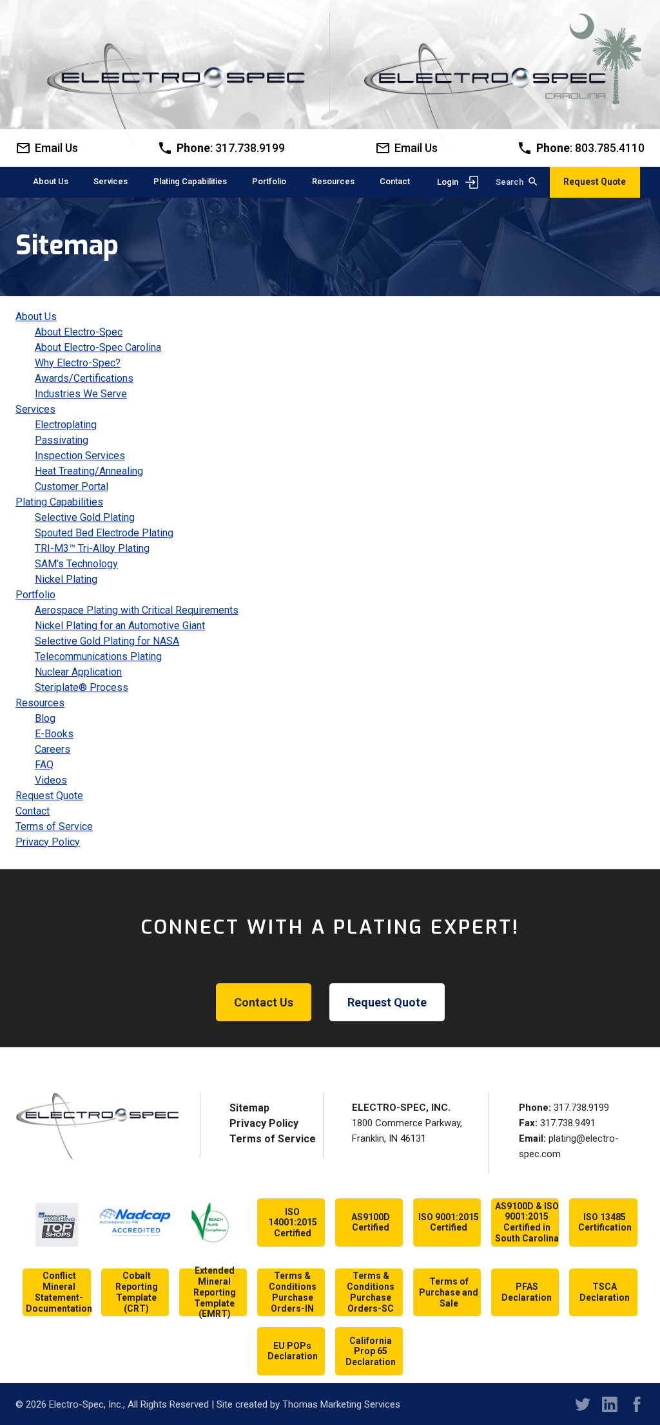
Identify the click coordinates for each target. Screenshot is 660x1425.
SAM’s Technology (76, 564)
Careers (52, 749)
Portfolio (35, 595)
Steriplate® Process (81, 687)
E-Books (54, 734)
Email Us (416, 148)
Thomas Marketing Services (341, 1404)
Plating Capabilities (59, 502)
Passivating (61, 440)
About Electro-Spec (78, 332)
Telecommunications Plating (98, 656)
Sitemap (249, 1108)
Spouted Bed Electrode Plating (104, 533)
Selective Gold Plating (85, 517)
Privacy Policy (47, 842)
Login (447, 182)
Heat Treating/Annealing (89, 471)
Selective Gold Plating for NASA (107, 641)
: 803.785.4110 (590, 148)
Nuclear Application (78, 672)
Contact (32, 811)
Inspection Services (80, 455)
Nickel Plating (66, 579)
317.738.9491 (568, 1123)
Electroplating (66, 425)
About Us (36, 316)
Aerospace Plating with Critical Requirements (136, 610)
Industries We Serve (81, 394)
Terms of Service (54, 826)
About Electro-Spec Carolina (98, 347)
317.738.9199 (581, 1107)
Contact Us (263, 1002)
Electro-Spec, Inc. (86, 1404)
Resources (39, 703)
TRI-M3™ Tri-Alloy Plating (92, 548)
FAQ (44, 765)
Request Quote (594, 181)
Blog (45, 718)
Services (35, 409)
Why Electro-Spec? (78, 363)
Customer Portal (71, 486)
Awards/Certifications (84, 378)
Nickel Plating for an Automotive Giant (120, 625)
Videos (51, 780)
